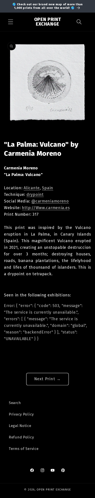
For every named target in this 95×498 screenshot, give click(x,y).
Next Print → (47, 378)
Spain (47, 187)
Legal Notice (20, 425)
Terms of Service (24, 448)
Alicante (32, 187)
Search (15, 403)
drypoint (35, 194)
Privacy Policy (21, 414)
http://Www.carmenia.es (46, 207)
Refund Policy (21, 437)
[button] (11, 22)
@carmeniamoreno (50, 201)
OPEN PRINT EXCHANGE (54, 489)
